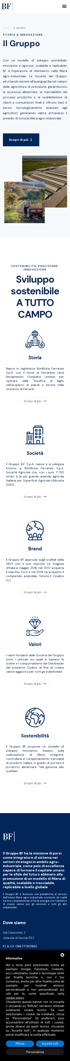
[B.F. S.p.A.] (9, 836)
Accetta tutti (50, 1043)
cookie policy (15, 998)
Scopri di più (19, 140)
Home (6, 28)
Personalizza (35, 1052)
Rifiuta (20, 1043)
